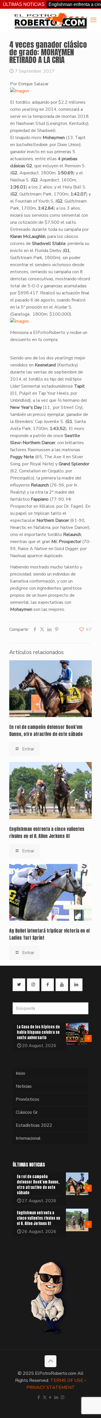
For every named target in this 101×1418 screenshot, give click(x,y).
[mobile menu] (93, 20)
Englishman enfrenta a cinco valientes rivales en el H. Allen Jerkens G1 (46, 832)
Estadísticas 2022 (34, 1125)
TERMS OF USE (66, 1380)
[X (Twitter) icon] (45, 1397)
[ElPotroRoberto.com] (50, 20)
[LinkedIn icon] (56, 1397)
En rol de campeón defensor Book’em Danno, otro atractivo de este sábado (46, 730)
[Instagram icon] (62, 1397)
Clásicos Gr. (27, 1112)
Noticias (24, 1086)
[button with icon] (19, 984)
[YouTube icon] (51, 1397)
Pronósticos (27, 1099)
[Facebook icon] (39, 1397)
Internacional (28, 1138)
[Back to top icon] (50, 1361)
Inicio (20, 1073)
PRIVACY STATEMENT (50, 1387)
